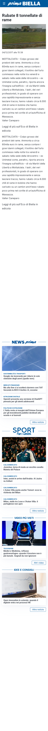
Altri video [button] (39, 562)
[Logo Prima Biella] (24, 3)
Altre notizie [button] (38, 422)
